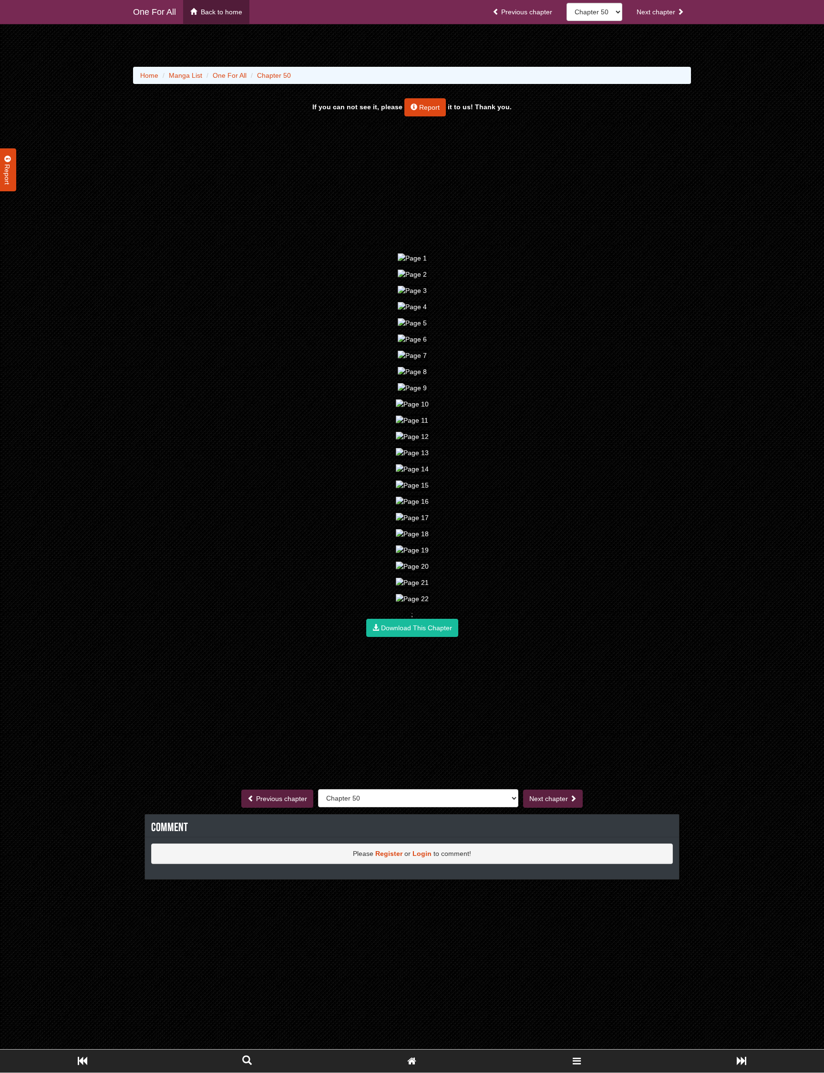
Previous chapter (525, 12)
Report (428, 107)
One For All (154, 12)
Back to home (219, 12)
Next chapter (657, 12)
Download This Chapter (415, 628)
